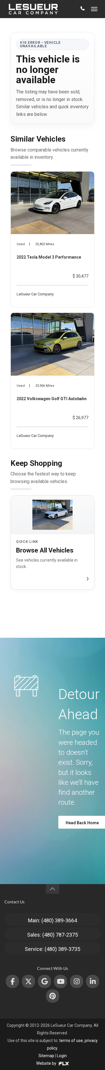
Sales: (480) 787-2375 (52, 935)
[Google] (44, 981)
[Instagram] (76, 981)
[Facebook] (12, 981)
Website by (46, 1063)
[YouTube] (60, 981)
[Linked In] (92, 981)
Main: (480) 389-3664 (52, 920)
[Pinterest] (52, 996)
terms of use (71, 1040)
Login (62, 1055)
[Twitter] (28, 981)
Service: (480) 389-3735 (52, 949)
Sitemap (46, 1055)
